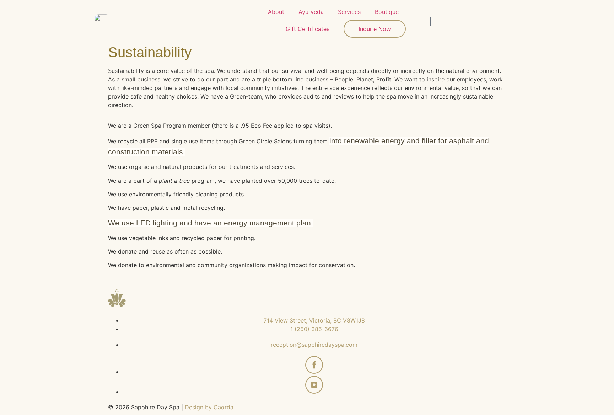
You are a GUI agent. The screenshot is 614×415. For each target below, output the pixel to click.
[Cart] (422, 21)
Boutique (387, 11)
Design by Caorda (209, 407)
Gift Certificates (307, 28)
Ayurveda (311, 11)
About (276, 11)
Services (349, 11)
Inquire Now (375, 28)
